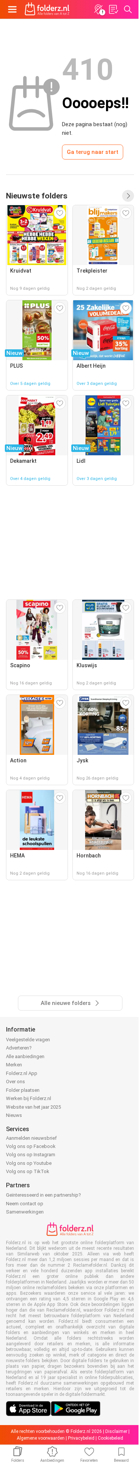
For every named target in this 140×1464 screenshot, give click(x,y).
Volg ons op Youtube (29, 1163)
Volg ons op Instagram (30, 1154)
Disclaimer (116, 1431)
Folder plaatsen (23, 1090)
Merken (14, 1064)
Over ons (15, 1081)
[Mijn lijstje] (113, 9)
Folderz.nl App (21, 1073)
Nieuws (14, 1115)
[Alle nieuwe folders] (128, 196)
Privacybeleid (81, 1438)
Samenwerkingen (25, 1212)
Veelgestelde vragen (28, 1039)
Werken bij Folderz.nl (28, 1098)
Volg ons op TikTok (27, 1171)
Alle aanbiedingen (25, 1056)
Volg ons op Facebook (31, 1146)
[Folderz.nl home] (47, 9)
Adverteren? (19, 1048)
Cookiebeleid (110, 1438)
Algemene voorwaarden (41, 1438)
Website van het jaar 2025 (33, 1107)
